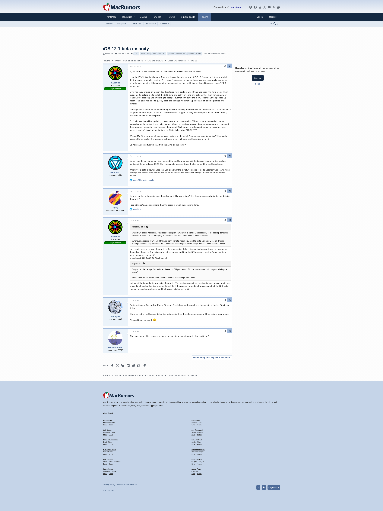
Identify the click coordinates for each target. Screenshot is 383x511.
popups (190, 54)
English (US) (273, 487)
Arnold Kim (107, 420)
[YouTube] (269, 7)
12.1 (136, 54)
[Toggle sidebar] (278, 23)
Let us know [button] (235, 7)
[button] (125, 16)
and (143, 180)
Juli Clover (107, 430)
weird (198, 54)
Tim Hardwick (197, 440)
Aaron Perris (196, 469)
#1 (230, 66)
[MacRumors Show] (250, 7)
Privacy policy (109, 485)
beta (143, 54)
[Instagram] (260, 7)
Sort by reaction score (215, 54)
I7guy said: (137, 263)
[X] (264, 7)
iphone (171, 54)
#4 (230, 220)
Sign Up (258, 78)
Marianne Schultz (198, 449)
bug (149, 54)
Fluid (104, 490)
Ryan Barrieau (197, 459)
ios (154, 54)
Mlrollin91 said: (138, 227)
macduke (109, 54)
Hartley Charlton (109, 449)
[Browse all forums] (271, 23)
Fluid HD (111, 490)
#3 (230, 191)
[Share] (224, 66)
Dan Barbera (108, 459)
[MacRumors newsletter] (278, 7)
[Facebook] (255, 7)
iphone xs (180, 54)
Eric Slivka (196, 420)
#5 (230, 300)
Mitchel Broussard (110, 440)
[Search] (275, 23)
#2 (230, 156)
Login (257, 84)
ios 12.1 (161, 54)
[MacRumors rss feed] (273, 7)
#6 (230, 331)
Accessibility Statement (127, 485)
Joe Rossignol (197, 430)
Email (105, 425)
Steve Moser (108, 469)
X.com (111, 425)
